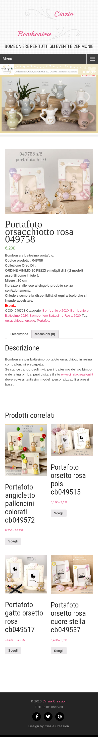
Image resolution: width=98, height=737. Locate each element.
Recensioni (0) (44, 334)
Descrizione (19, 334)
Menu (7, 59)
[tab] (19, 334)
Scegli (13, 541)
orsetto (30, 320)
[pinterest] (59, 716)
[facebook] (36, 716)
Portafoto (44, 320)
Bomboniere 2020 (55, 310)
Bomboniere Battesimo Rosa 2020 (55, 315)
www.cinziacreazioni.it (77, 374)
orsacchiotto (14, 320)
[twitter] (48, 716)
